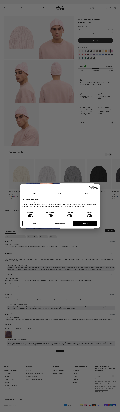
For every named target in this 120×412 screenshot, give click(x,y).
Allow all (85, 223)
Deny (34, 223)
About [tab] (86, 193)
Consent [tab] (33, 193)
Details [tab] (60, 193)
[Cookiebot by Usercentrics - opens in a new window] (90, 187)
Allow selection (60, 223)
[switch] (50, 215)
